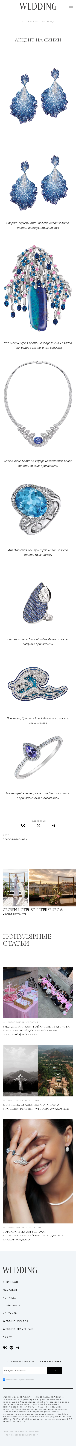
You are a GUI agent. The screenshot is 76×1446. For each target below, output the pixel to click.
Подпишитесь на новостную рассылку (32, 1361)
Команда (9, 1298)
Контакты (10, 1313)
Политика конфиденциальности (21, 1435)
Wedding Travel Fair (18, 1329)
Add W (7, 1337)
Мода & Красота (33, 21)
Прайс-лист (11, 1305)
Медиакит (10, 1290)
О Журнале (11, 1282)
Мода (51, 21)
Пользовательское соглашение (21, 1431)
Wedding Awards (15, 1321)
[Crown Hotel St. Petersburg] (38, 911)
